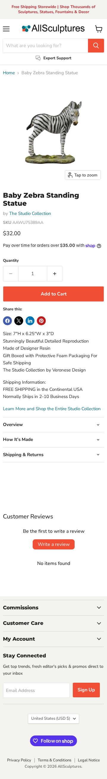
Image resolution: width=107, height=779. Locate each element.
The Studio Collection (30, 213)
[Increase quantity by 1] (54, 273)
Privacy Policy (19, 760)
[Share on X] (18, 320)
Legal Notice (89, 760)
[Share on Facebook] (7, 320)
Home (9, 72)
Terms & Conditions (54, 760)
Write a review (54, 544)
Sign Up (86, 690)
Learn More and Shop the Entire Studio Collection (52, 409)
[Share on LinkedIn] (30, 320)
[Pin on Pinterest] (41, 320)
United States (50, 718)
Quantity (11, 260)
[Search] (96, 45)
